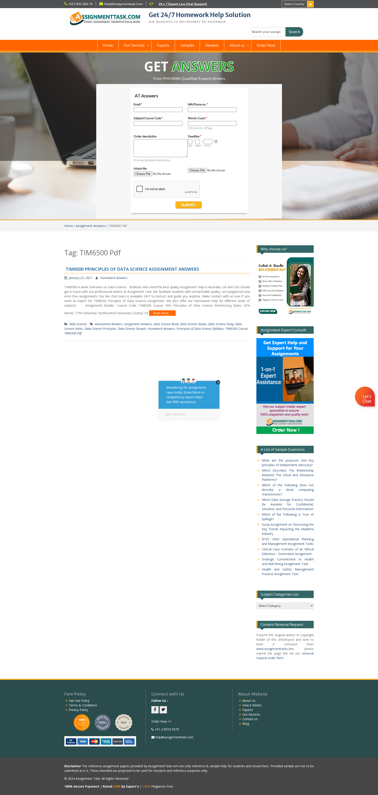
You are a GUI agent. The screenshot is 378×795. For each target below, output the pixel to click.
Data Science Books (193, 324)
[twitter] (163, 709)
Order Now (266, 45)
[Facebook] (155, 709)
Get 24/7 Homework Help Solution (200, 15)
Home (108, 45)
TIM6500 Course (236, 328)
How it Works (251, 705)
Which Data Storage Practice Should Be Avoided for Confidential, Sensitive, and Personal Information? (288, 504)
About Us (249, 700)
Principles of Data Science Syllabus (200, 328)
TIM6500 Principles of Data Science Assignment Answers (132, 269)
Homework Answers (113, 278)
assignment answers (138, 324)
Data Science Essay (221, 324)
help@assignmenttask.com (173, 737)
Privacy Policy (78, 710)
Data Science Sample (132, 328)
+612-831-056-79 (80, 4)
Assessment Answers (108, 324)
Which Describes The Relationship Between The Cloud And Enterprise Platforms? (288, 475)
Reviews (212, 45)
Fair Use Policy (79, 700)
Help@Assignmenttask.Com (123, 4)
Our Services (134, 45)
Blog (245, 723)
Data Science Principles (100, 328)
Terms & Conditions (83, 705)
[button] (365, 397)
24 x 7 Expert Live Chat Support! (183, 4)
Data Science (78, 324)
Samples (187, 45)
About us (237, 45)
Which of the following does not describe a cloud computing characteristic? (288, 489)
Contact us (250, 719)
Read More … (162, 313)
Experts (163, 45)
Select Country (294, 4)
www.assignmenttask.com (275, 649)
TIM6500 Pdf (73, 333)
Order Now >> (161, 721)
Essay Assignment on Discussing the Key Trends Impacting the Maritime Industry (288, 529)
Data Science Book (166, 324)
